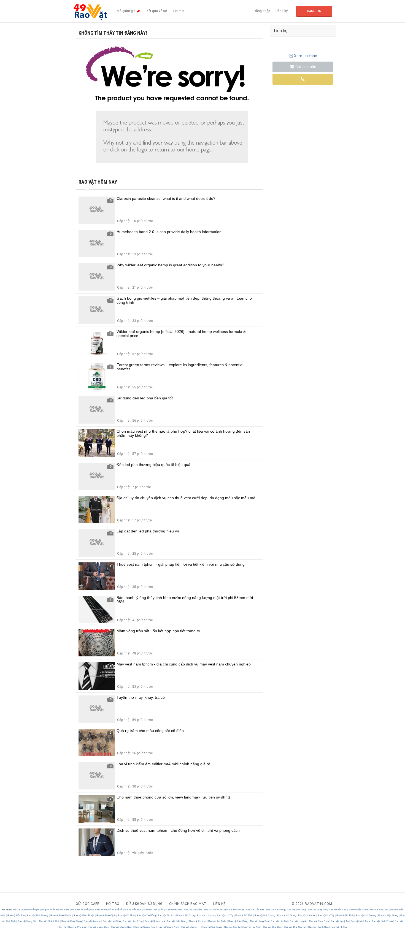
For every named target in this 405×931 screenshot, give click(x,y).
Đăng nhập (262, 11)
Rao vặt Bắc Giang (358, 909)
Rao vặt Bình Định (106, 915)
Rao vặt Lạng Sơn (259, 921)
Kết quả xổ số (157, 11)
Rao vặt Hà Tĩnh (244, 915)
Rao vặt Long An (298, 921)
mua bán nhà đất (80, 909)
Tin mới (178, 11)
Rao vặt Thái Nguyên (295, 927)
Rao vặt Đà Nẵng (193, 909)
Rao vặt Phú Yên (77, 927)
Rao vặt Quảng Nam (121, 927)
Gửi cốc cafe (87, 904)
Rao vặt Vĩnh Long (296, 909)
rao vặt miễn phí (30, 909)
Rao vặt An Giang (275, 909)
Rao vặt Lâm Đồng (132, 921)
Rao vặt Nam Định (319, 921)
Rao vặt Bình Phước (61, 915)
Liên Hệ (219, 904)
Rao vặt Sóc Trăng (212, 927)
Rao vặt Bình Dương (37, 915)
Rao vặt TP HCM (213, 909)
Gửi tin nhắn (305, 67)
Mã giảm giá (126, 11)
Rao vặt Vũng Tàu (317, 909)
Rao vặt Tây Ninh (252, 927)
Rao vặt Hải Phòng (234, 909)
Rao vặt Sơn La (232, 927)
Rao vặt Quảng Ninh (168, 927)
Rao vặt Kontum (92, 921)
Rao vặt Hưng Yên (27, 921)
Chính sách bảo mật (187, 904)
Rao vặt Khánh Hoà (49, 921)
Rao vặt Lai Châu (111, 921)
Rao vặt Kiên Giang (71, 921)
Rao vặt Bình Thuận (84, 915)
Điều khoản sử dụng (144, 904)
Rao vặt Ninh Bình (360, 921)
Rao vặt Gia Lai (166, 915)
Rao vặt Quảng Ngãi (145, 927)
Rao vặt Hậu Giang (388, 915)
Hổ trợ (113, 904)
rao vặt (16, 909)
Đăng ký (282, 11)
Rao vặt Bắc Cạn (337, 909)
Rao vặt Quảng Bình (98, 927)
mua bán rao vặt (98, 909)
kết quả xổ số (115, 909)
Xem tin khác (305, 56)
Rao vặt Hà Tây (225, 915)
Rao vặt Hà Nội (174, 909)
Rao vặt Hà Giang (185, 915)
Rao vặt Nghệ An (339, 921)
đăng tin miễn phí (50, 909)
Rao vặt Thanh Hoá (318, 927)
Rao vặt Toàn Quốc (153, 909)
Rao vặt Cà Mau (126, 915)
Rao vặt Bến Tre (16, 915)
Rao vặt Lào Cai (279, 921)
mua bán (64, 909)
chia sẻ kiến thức (132, 909)
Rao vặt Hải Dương (265, 915)
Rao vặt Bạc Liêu (379, 909)
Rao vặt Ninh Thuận (382, 921)
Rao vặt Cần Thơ (255, 909)
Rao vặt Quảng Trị (190, 927)
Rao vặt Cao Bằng (146, 915)
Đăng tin (314, 11)
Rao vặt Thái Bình (272, 927)
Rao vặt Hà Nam (205, 915)
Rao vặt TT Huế (338, 927)
